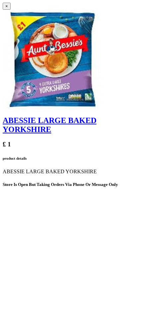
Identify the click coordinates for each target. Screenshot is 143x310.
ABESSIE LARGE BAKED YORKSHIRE (49, 125)
